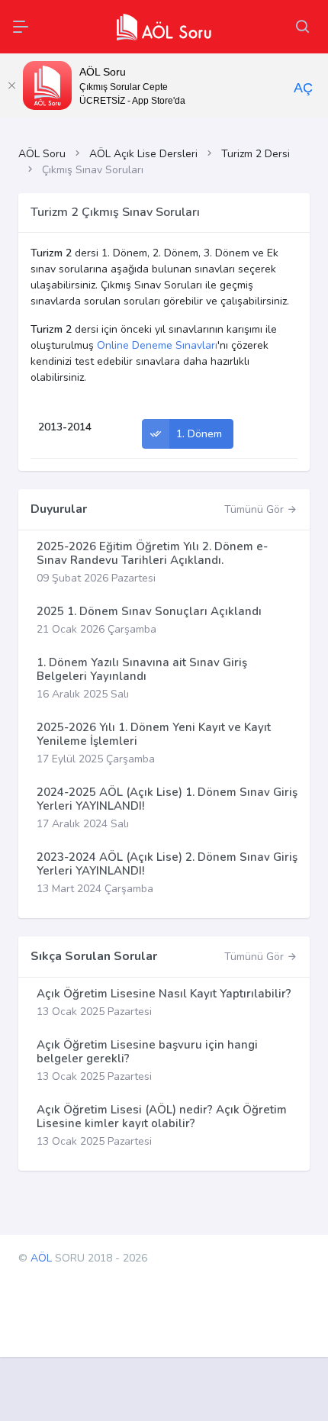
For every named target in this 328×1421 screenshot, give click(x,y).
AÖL (41, 1258)
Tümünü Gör (255, 509)
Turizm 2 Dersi (255, 154)
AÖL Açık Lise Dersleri (143, 154)
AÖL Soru (42, 154)
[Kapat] (11, 85)
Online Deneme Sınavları (157, 345)
